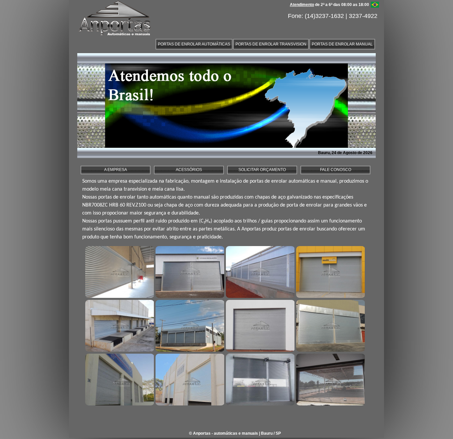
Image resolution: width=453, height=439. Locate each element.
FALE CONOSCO (335, 169)
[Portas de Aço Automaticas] (259, 271)
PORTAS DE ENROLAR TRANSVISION (270, 44)
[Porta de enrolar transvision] (329, 379)
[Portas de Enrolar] (189, 271)
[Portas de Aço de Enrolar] (329, 325)
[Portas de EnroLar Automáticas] (119, 379)
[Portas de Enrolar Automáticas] (189, 325)
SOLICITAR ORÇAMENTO (262, 169)
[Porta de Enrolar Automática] (259, 325)
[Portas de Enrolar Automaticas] (329, 271)
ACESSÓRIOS (189, 169)
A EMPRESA (115, 169)
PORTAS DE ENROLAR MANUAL (342, 44)
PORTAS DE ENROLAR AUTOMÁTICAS (194, 44)
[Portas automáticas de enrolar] (119, 325)
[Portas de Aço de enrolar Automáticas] (189, 379)
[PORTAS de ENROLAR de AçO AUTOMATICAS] (119, 271)
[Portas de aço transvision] (259, 379)
